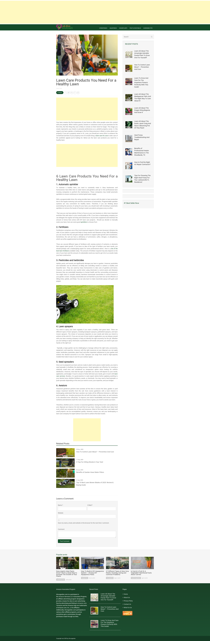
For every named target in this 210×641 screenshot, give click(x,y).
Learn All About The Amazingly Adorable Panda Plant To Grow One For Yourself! (142, 54)
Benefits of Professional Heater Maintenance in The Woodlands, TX (141, 151)
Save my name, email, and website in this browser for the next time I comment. (83, 523)
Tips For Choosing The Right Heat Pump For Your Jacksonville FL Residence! (142, 178)
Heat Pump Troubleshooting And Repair (141, 137)
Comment (61, 529)
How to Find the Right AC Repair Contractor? (142, 163)
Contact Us (127, 604)
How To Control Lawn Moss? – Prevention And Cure (142, 67)
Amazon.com (82, 603)
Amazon (61, 596)
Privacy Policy (128, 601)
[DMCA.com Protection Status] (127, 615)
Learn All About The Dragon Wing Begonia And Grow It (142, 110)
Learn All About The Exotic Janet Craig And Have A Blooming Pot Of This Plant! (142, 124)
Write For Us (128, 607)
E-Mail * (90, 505)
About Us (127, 597)
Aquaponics (113, 28)
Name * (60, 505)
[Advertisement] (105, 12)
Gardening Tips (147, 28)
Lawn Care (59, 88)
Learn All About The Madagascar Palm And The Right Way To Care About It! (142, 97)
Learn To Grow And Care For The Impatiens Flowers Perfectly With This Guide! (141, 82)
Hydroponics (103, 28)
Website (60, 513)
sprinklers (84, 222)
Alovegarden (72, 638)
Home (126, 594)
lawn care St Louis (102, 135)
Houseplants (123, 28)
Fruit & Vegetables (135, 28)
